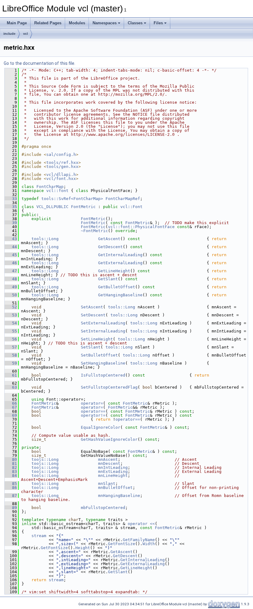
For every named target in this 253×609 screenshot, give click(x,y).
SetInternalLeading (103, 331)
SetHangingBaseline (103, 363)
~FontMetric (94, 230)
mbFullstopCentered (103, 507)
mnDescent (109, 463)
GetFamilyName (139, 539)
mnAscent (108, 459)
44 (11, 246)
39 (11, 222)
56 (11, 339)
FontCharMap (50, 186)
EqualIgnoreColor (100, 427)
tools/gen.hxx (62, 166)
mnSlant (106, 483)
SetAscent (92, 307)
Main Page (17, 23)
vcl (25, 33)
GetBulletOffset (116, 287)
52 (11, 307)
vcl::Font (131, 206)
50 (11, 295)
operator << (141, 523)
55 (11, 331)
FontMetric (83, 206)
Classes (135, 23)
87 (11, 495)
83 (11, 471)
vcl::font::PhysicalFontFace (141, 226)
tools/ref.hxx (62, 162)
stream (38, 535)
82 (11, 467)
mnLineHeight (113, 475)
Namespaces (105, 23)
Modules (77, 23)
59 (11, 363)
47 (11, 271)
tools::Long (45, 238)
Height (82, 547)
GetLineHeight (114, 271)
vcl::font (57, 190)
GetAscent (109, 238)
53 (11, 315)
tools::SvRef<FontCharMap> (72, 198)
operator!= (93, 415)
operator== (93, 411)
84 (11, 475)
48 (11, 279)
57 (11, 347)
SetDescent (93, 315)
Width (149, 543)
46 (11, 263)
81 (11, 463)
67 (11, 407)
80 (11, 459)
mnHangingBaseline (119, 495)
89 (11, 507)
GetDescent (110, 246)
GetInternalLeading (120, 254)
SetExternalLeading (103, 323)
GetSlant (108, 279)
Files (158, 23)
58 (11, 355)
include (9, 33)
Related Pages (47, 23)
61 (11, 375)
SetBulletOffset (99, 355)
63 (11, 387)
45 (11, 254)
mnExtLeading (113, 471)
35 (11, 206)
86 (11, 487)
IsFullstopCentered (103, 375)
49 (11, 287)
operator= (92, 403)
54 (11, 323)
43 (11, 238)
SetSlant (91, 347)
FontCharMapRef (123, 198)
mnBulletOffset (115, 487)
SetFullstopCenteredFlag (109, 387)
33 (11, 198)
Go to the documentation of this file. (39, 63)
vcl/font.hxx (61, 178)
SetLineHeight (97, 339)
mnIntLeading (113, 467)
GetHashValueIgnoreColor (109, 439)
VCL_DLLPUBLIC (52, 206)
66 (11, 403)
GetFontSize (121, 543)
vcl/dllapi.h (61, 174)
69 (11, 415)
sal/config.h (61, 154)
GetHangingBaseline (120, 295)
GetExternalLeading (120, 263)
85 (11, 483)
